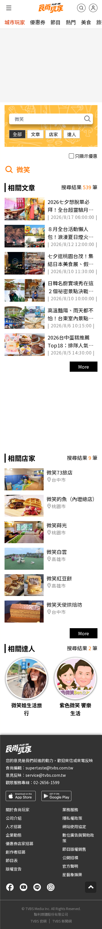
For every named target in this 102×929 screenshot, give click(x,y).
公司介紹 (14, 818)
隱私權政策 (72, 818)
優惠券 (37, 22)
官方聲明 (70, 866)
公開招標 (70, 857)
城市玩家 (15, 22)
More (83, 366)
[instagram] (50, 887)
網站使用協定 (74, 826)
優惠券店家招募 (19, 843)
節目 (55, 22)
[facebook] (10, 887)
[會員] (93, 8)
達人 (71, 134)
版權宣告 (14, 869)
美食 (86, 22)
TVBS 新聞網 (62, 921)
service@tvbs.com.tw (46, 775)
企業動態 (14, 835)
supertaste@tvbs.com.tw (49, 768)
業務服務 (70, 809)
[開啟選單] (9, 8)
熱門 (71, 22)
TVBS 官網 (38, 921)
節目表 (12, 860)
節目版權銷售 (74, 849)
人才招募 (14, 826)
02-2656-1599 (46, 782)
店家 (53, 134)
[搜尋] (81, 8)
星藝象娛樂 (72, 874)
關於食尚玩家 (17, 809)
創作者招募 (16, 852)
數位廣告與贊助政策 (78, 837)
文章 (35, 134)
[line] (37, 887)
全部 (17, 134)
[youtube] (23, 887)
